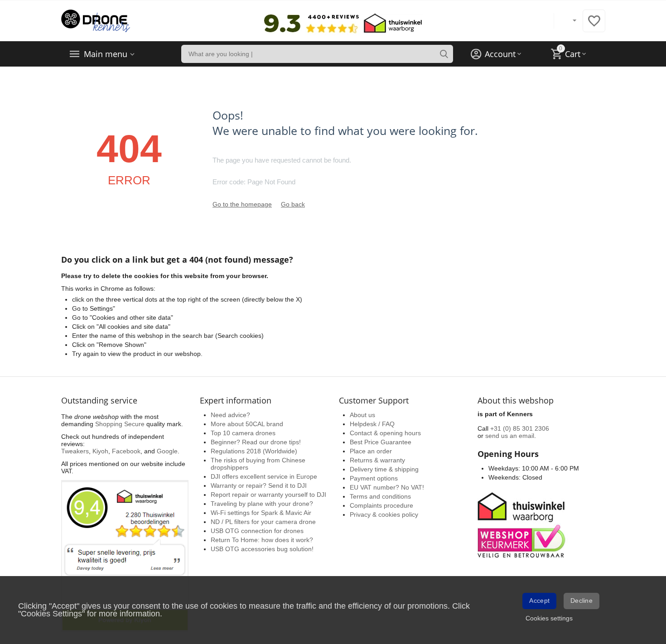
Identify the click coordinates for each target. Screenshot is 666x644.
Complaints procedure (381, 505)
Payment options (374, 478)
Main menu (105, 54)
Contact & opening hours (385, 433)
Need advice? (230, 414)
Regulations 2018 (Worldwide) (254, 451)
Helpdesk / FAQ (372, 424)
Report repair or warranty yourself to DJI (268, 494)
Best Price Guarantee (380, 442)
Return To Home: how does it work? (262, 539)
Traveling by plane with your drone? (262, 503)
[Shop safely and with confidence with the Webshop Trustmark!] (523, 524)
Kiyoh (100, 451)
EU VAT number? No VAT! (387, 487)
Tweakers (75, 451)
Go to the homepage (242, 204)
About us (362, 414)
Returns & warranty (377, 460)
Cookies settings (549, 618)
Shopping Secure (120, 424)
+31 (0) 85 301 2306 (519, 428)
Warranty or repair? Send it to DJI (259, 485)
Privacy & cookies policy (384, 514)
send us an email (509, 435)
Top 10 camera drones (243, 433)
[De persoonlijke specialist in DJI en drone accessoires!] (95, 20)
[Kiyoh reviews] (124, 555)
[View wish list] (594, 25)
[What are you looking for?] (444, 54)
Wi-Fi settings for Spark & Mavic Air (261, 512)
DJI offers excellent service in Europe (264, 476)
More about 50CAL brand (247, 424)
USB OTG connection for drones (257, 530)
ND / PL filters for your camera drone (263, 521)
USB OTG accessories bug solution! (262, 549)
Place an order (371, 451)
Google (167, 451)
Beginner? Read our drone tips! (256, 442)
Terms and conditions (380, 496)
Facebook (126, 451)
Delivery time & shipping (384, 469)
